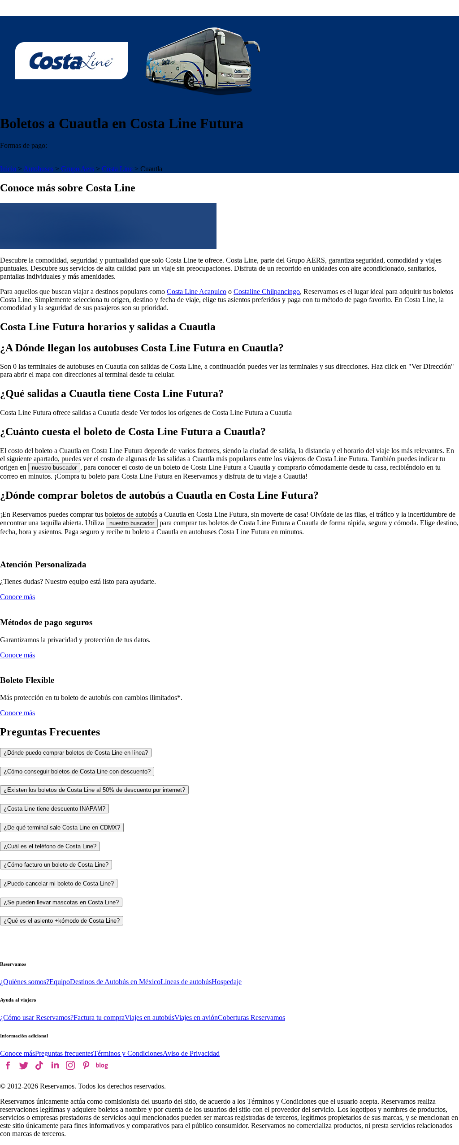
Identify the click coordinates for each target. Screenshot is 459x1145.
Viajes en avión (196, 1017)
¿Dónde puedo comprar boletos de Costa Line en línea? (76, 752)
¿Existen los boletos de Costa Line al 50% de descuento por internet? (94, 789)
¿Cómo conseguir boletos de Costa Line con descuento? (77, 771)
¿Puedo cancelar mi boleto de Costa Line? (59, 883)
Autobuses (38, 169)
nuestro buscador (54, 467)
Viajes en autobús (149, 1017)
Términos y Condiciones (128, 1053)
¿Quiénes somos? (24, 981)
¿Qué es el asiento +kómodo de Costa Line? (62, 920)
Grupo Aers (77, 169)
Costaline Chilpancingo (267, 291)
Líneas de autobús (186, 981)
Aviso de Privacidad (191, 1053)
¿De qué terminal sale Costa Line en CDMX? (62, 827)
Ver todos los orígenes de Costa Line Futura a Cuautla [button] (215, 412)
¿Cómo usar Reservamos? (37, 1017)
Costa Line (117, 169)
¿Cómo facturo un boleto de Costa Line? (56, 864)
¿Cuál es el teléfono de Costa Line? (50, 846)
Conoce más (17, 597)
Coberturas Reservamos (251, 1017)
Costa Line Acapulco (196, 291)
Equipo (59, 981)
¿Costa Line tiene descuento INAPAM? (54, 808)
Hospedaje (227, 981)
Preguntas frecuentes (64, 1053)
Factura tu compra (99, 1017)
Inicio (8, 169)
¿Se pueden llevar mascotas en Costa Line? (61, 902)
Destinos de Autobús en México (115, 981)
